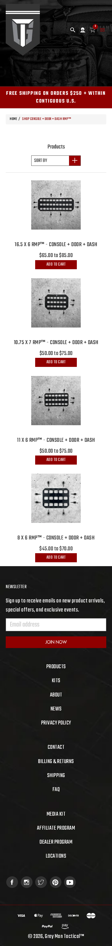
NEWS (56, 709)
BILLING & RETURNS (56, 761)
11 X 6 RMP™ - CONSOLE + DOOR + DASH (56, 440)
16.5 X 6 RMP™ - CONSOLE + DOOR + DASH (56, 244)
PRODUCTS (56, 666)
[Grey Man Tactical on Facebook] (12, 882)
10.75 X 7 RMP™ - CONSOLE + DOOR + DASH (56, 342)
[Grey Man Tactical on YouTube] (70, 882)
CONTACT (56, 747)
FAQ (56, 789)
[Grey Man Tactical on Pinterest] (55, 882)
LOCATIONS (56, 856)
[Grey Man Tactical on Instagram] (27, 882)
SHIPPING (56, 775)
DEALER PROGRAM (56, 842)
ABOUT (56, 695)
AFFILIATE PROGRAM (56, 828)
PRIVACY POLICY (56, 723)
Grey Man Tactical (62, 936)
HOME (13, 119)
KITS (56, 680)
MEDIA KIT (56, 814)
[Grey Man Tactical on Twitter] (41, 882)
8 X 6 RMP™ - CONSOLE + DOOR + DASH (56, 538)
